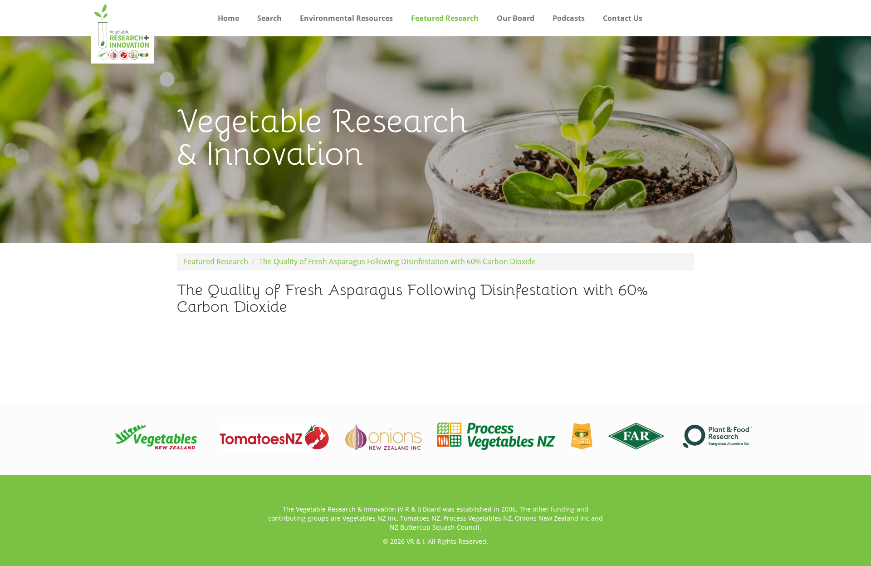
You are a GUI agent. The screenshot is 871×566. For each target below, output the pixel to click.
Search (269, 18)
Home (228, 18)
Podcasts (569, 18)
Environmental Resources (346, 18)
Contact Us (622, 18)
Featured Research (445, 18)
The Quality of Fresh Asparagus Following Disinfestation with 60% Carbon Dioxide (397, 261)
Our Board (515, 18)
